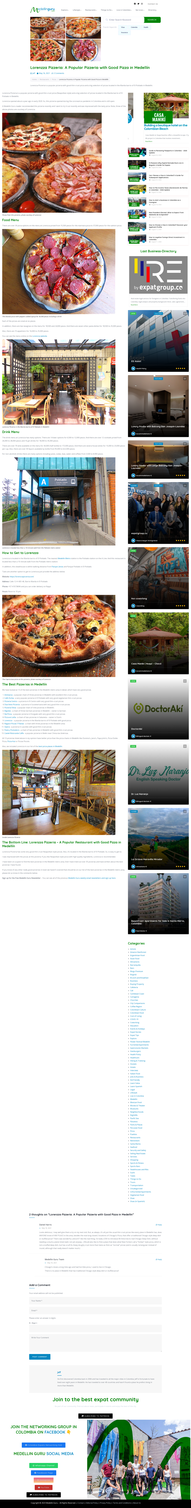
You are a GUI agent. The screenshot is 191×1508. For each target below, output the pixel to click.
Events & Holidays (137, 1025)
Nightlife (134, 1112)
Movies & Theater (137, 1102)
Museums (134, 1105)
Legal (132, 1086)
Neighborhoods (136, 1109)
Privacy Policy (105, 1500)
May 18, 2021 (46, 1225)
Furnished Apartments (139, 1041)
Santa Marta (135, 1141)
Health (146, 27)
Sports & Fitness (137, 1160)
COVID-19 (134, 1016)
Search (152, 20)
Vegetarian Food (137, 1192)
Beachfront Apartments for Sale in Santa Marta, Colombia (158, 919)
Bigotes (7, 711)
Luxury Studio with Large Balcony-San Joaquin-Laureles (157, 463)
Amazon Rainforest (138, 949)
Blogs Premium (136, 968)
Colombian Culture (138, 1006)
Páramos (134, 1118)
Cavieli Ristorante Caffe (14, 733)
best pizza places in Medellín (50, 746)
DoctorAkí (136, 725)
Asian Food (134, 955)
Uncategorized (136, 1185)
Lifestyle (133, 1089)
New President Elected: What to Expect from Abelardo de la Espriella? (166, 214)
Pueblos (133, 1131)
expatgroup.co (139, 530)
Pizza (54, 79)
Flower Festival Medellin (140, 1038)
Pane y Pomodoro (11, 730)
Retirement (134, 1137)
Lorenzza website (39, 336)
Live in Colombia (137, 1093)
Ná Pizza (8, 714)
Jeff (59, 1369)
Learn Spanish (136, 1083)
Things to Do (135, 1176)
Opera (7, 727)
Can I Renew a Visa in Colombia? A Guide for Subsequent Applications (166, 176)
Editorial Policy (92, 1500)
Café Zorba (9, 698)
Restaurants (44, 79)
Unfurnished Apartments (140, 1188)
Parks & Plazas (136, 1121)
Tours (132, 1179)
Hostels (133, 1061)
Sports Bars (135, 1163)
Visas (123, 27)
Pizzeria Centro (10, 701)
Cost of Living (136, 1013)
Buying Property (137, 981)
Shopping (134, 1157)
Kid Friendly (135, 1077)
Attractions (134, 958)
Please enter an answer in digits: (42, 1315)
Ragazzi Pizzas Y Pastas (14, 723)
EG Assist (136, 358)
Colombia (134, 27)
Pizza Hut (11, 741)
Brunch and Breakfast (139, 974)
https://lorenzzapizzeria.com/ (22, 576)
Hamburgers (135, 1048)
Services (133, 1153)
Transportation (136, 1182)
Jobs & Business (136, 1073)
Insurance (124, 32)
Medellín (133, 1096)
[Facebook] (135, 4)
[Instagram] (142, 4)
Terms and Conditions (121, 1500)
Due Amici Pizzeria (12, 704)
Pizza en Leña (10, 717)
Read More (134, 141)
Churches (134, 997)
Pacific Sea (134, 1115)
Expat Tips (134, 1032)
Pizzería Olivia (10, 707)
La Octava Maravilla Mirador (146, 856)
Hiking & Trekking (137, 1057)
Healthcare (134, 1054)
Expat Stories (135, 1029)
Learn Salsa (135, 1080)
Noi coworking (139, 595)
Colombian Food (137, 1010)
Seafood (133, 1144)
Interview (134, 1067)
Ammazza (8, 695)
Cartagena (134, 994)
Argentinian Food (137, 952)
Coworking (134, 1019)
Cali (131, 987)
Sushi (132, 1169)
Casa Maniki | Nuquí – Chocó (146, 660)
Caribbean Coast (137, 990)
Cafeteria (134, 984)
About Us (137, 1500)
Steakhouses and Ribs (139, 1166)
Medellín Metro (64, 558)
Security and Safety (138, 1147)
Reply (160, 1222)
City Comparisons (137, 1000)
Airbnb (133, 946)
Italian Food (135, 1070)
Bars (132, 965)
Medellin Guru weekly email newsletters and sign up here (92, 878)
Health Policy (135, 1051)
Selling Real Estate (137, 1150)
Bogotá (133, 971)
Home (34, 79)
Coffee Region (136, 1003)
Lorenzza (8, 720)
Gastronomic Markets (139, 1045)
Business (134, 978)
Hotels (133, 1064)
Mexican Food (136, 1099)
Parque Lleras (57, 566)
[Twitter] (138, 4)
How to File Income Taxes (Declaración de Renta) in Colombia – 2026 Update (168, 189)
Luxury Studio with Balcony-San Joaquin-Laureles (158, 423)
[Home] (42, 10)
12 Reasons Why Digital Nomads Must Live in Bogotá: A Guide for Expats (166, 164)
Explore (133, 1035)
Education (134, 1022)
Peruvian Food (136, 1125)
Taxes (132, 1172)
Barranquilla (135, 962)
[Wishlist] (185, 310)
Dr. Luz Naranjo (139, 791)
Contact (81, 1500)
